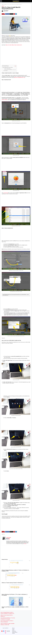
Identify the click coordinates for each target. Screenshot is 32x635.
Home (3, 4)
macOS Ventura (4, 99)
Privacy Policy (14, 631)
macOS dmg (5, 192)
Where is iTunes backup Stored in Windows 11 (12, 582)
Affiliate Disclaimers (14, 632)
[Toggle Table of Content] (15, 66)
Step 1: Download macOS (7, 68)
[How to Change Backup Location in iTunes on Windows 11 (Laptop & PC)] (16, 560)
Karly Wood (6, 10)
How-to (5, 4)
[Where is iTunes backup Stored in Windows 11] (13, 573)
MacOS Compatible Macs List (19, 77)
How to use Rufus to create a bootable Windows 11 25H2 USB (15, 607)
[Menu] (1, 1)
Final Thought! (5, 70)
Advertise (13, 633)
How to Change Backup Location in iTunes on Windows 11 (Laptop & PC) (15, 571)
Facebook (25, 543)
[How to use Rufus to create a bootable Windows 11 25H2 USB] (16, 597)
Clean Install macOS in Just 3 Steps (8, 67)
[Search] (31, 1)
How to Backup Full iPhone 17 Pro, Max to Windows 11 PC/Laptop (14, 595)
